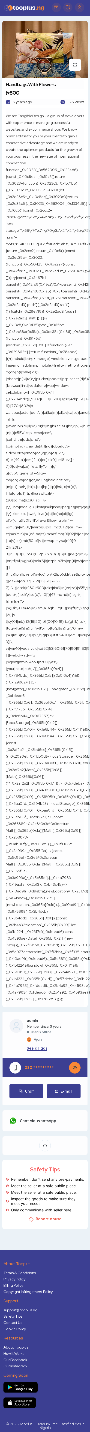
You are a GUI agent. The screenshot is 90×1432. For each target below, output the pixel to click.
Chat (29, 1091)
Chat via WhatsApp (38, 1120)
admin (32, 1021)
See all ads (37, 1048)
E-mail (66, 1091)
